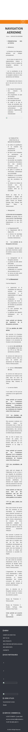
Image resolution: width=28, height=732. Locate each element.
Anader (5, 705)
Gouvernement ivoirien (9, 702)
